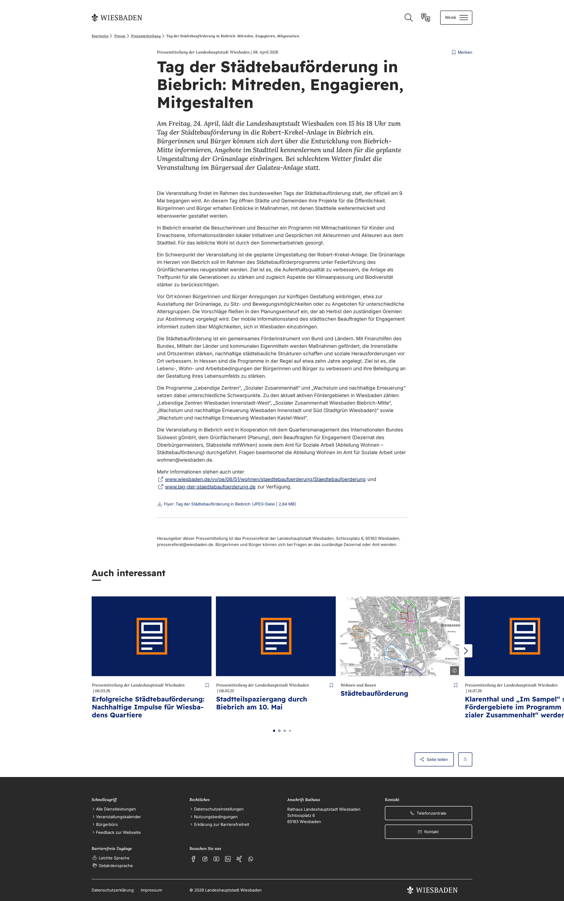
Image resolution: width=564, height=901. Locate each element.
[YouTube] (216, 859)
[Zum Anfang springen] (465, 759)
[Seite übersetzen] (425, 17)
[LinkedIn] (228, 859)
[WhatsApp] (251, 859)
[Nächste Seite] (465, 650)
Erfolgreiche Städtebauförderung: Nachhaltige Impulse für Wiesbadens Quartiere (148, 707)
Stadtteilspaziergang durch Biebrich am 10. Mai (261, 703)
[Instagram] (205, 859)
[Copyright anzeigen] (453, 669)
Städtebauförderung (374, 693)
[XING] (239, 859)
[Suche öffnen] (408, 17)
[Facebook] (193, 859)
